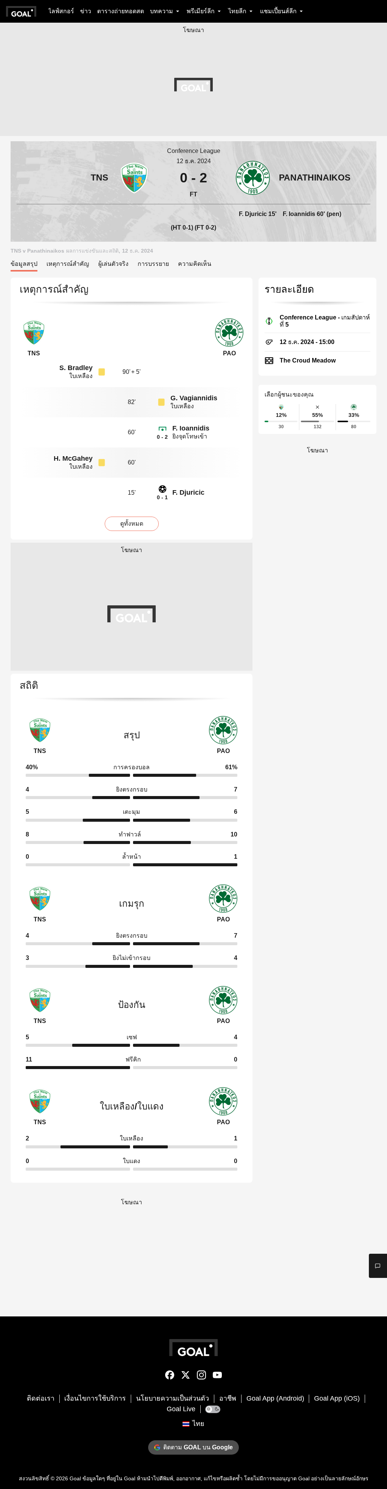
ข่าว (85, 11)
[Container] (84, 177)
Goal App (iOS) (337, 1398)
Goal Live (181, 1409)
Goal (75, 1478)
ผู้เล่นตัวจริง (113, 264)
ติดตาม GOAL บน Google (198, 1447)
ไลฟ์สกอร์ (61, 11)
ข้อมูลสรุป (24, 264)
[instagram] (201, 1376)
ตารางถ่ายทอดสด (120, 11)
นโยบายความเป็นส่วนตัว (172, 1398)
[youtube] (217, 1376)
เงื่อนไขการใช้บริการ (95, 1398)
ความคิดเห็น (194, 264)
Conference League (193, 151)
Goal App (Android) (275, 1398)
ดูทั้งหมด (131, 523)
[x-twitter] (186, 1376)
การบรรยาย (153, 264)
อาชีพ (227, 1398)
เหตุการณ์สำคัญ (67, 264)
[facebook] (170, 1376)
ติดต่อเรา (40, 1398)
